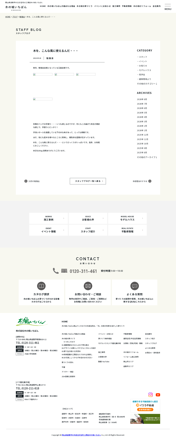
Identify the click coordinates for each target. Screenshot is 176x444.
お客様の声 (102, 357)
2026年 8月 (142, 99)
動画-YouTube (103, 361)
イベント (143, 61)
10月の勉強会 (34, 181)
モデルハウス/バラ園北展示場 (109, 343)
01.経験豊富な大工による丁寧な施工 (75, 345)
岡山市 (70, 413)
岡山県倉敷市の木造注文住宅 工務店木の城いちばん (81, 435)
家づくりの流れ (67, 362)
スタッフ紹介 (150, 338)
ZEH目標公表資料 (68, 376)
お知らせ (143, 65)
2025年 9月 (142, 148)
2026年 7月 (142, 103)
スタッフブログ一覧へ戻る (90, 181)
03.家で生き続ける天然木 (71, 351)
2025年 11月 (142, 139)
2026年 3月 (142, 121)
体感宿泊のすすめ (140, 181)
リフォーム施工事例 (131, 357)
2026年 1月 (142, 130)
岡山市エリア (128, 361)
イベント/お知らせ (102, 6)
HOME (43, 6)
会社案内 (157, 6)
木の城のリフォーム (142, 6)
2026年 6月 (142, 108)
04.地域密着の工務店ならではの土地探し (77, 354)
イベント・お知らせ (105, 334)
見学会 (142, 74)
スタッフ (143, 56)
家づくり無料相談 (105, 338)
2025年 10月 (142, 143)
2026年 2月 (142, 125)
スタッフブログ (151, 343)
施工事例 (116, 6)
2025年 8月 (142, 152)
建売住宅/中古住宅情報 (132, 338)
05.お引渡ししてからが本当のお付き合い (77, 357)
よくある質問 (150, 348)
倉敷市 (64, 413)
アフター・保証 (67, 371)
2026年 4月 (142, 117)
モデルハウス (145, 70)
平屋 (63, 367)
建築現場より (145, 79)
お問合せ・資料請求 (152, 352)
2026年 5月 (142, 112)
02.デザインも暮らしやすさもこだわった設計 (79, 348)
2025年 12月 (142, 134)
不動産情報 (127, 6)
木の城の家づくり (85, 6)
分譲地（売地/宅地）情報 (133, 343)
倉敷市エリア (128, 366)
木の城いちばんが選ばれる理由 (61, 6)
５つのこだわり (68, 341)
